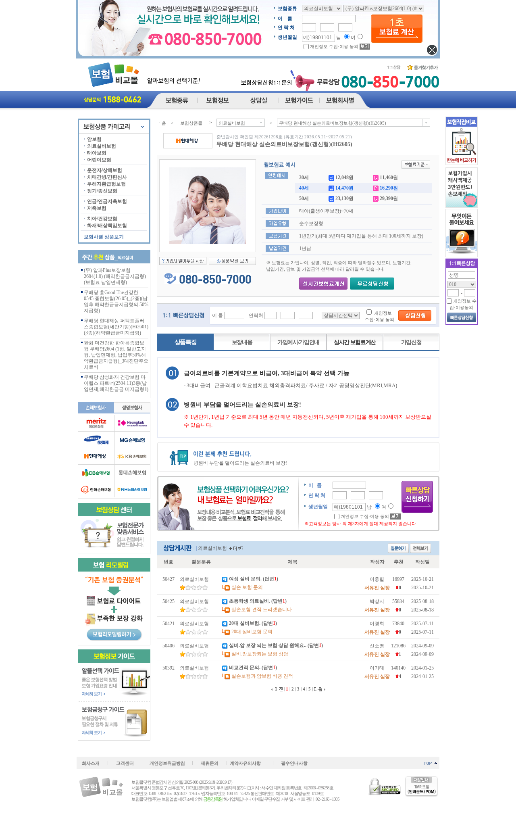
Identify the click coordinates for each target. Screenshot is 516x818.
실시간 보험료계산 (355, 342)
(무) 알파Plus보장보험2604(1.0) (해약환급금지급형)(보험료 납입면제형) (115, 276)
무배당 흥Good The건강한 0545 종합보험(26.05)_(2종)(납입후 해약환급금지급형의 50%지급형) (116, 301)
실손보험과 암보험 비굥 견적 (262, 676)
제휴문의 (209, 763)
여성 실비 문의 (244, 579)
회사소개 (91, 763)
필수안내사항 (294, 763)
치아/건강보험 (102, 218)
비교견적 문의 (244, 667)
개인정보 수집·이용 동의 (334, 46)
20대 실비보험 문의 (252, 631)
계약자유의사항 (245, 763)
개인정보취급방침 (167, 763)
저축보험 (96, 208)
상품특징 (186, 342)
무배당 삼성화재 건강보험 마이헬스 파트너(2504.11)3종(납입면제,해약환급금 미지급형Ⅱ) (116, 383)
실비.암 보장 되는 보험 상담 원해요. (267, 645)
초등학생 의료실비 (249, 601)
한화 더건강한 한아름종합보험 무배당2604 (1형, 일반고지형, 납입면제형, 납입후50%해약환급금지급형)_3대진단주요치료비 (116, 355)
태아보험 (96, 153)
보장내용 (242, 342)
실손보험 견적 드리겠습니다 (261, 609)
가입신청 (411, 342)
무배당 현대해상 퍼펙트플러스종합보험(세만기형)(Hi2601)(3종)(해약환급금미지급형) (116, 327)
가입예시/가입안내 (298, 342)
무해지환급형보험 (106, 184)
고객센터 (125, 763)
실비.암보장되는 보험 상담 (259, 654)
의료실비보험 (101, 146)
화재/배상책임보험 (107, 225)
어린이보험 (99, 160)
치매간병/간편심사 (107, 177)
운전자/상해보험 (104, 170)
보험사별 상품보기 (104, 237)
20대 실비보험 (244, 623)
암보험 (94, 139)
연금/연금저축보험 (107, 201)
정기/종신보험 (102, 191)
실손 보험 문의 (247, 587)
